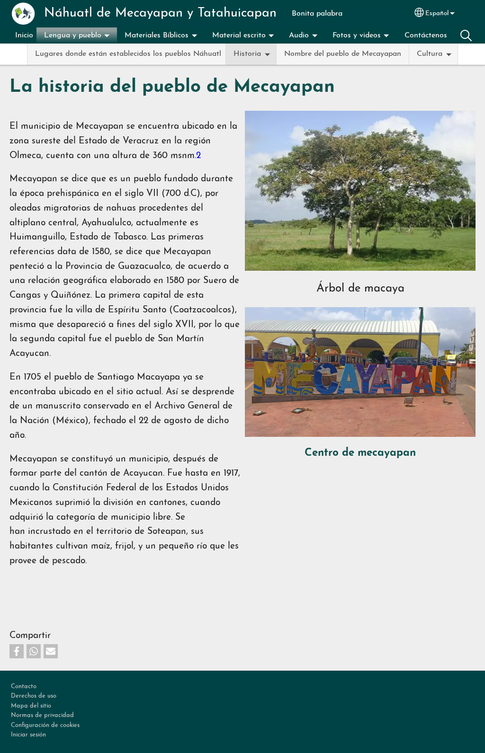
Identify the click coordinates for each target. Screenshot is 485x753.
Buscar (466, 35)
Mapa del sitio (31, 706)
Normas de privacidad (42, 715)
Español (437, 13)
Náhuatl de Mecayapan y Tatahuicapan (160, 13)
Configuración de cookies (45, 725)
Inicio (24, 35)
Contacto (23, 686)
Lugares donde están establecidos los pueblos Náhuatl (128, 54)
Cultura (429, 54)
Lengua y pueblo (72, 35)
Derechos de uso (33, 696)
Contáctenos (425, 35)
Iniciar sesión (28, 735)
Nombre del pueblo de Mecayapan (342, 54)
